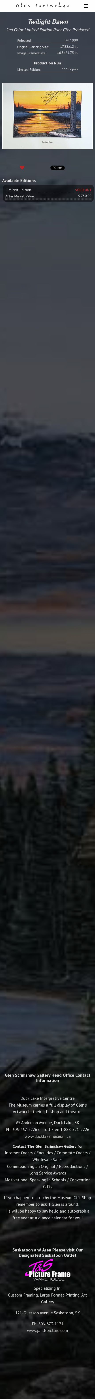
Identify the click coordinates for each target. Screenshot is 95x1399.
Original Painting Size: (33, 47)
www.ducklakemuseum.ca (48, 1136)
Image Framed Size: (31, 53)
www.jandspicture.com (47, 1330)
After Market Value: (20, 196)
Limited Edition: (29, 69)
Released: (24, 40)
